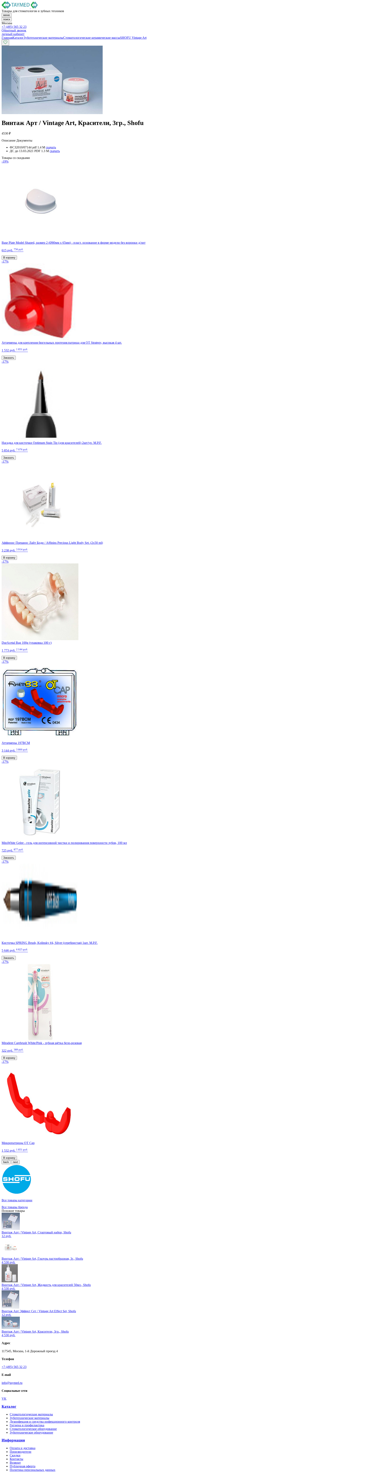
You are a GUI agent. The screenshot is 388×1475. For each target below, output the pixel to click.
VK (4, 1398)
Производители (20, 1451)
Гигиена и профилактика (27, 1425)
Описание (9, 140)
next (15, 1162)
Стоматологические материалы (31, 1414)
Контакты (16, 1459)
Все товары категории (17, 1200)
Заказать (8, 357)
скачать (51, 147)
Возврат (15, 1462)
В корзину (9, 257)
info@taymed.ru (12, 1383)
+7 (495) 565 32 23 (14, 26)
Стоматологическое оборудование (33, 1429)
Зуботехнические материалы (29, 1418)
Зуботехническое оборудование (31, 1432)
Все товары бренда (15, 1207)
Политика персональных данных (32, 1470)
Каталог (9, 1406)
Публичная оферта (22, 1466)
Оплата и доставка (22, 1448)
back (6, 1162)
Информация (13, 1440)
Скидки (15, 1455)
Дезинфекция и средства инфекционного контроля (45, 1421)
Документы (24, 140)
